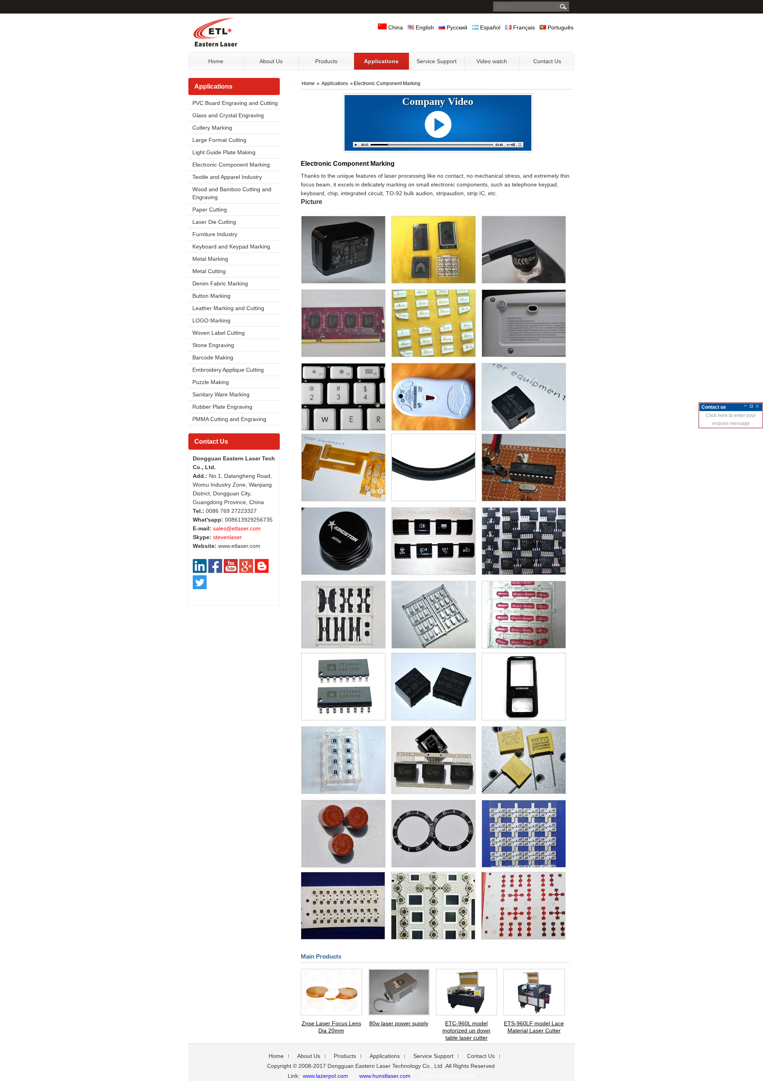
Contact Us (211, 441)
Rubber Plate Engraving (222, 407)
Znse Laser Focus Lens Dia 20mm (331, 1027)
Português (559, 27)
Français (523, 27)
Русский (456, 27)
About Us (308, 1056)
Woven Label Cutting (218, 333)
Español (489, 27)
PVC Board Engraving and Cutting (235, 103)
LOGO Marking (211, 320)
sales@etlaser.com (237, 528)
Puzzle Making (210, 382)
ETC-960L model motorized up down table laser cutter (466, 1030)
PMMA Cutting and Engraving (229, 419)
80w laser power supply (398, 1023)
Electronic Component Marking (231, 164)
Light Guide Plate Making (224, 152)
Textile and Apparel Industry (227, 177)
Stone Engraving (213, 345)
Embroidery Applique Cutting (228, 370)
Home (309, 83)
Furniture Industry (214, 234)
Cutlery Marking (212, 127)
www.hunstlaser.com (385, 1076)
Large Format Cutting (219, 140)
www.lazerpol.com (324, 1076)
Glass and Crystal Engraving (228, 115)
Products (345, 1056)
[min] (745, 406)
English (424, 27)
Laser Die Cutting (214, 222)
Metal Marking (210, 259)
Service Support (433, 1056)
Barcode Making (212, 357)
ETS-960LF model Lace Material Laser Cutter (534, 1027)
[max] (751, 406)
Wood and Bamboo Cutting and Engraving (231, 193)
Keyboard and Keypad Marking (231, 246)
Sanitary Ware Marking (221, 394)
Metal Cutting (209, 271)
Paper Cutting (209, 209)
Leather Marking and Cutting (228, 308)
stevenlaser (227, 537)
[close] (757, 406)
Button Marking (211, 296)
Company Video (437, 101)
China (395, 27)
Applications (213, 86)
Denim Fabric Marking (220, 283)
